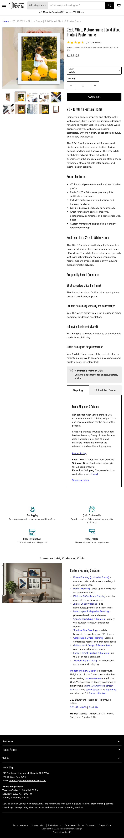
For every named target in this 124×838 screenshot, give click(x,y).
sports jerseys (93, 689)
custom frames (93, 678)
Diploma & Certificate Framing (89, 596)
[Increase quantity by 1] (95, 85)
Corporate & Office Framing (88, 637)
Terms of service (20, 825)
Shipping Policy (80, 480)
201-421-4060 (78, 707)
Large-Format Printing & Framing (91, 653)
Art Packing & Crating (85, 660)
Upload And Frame (105, 390)
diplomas (111, 689)
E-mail (94, 474)
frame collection (97, 693)
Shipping (78, 390)
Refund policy (54, 825)
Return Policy (79, 453)
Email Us (93, 707)
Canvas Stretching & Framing (89, 619)
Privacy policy (38, 825)
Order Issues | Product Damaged (80, 825)
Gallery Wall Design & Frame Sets (91, 645)
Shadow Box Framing (85, 630)
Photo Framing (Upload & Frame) (91, 577)
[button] (8, 97)
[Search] (109, 5)
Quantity (71, 78)
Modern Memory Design (83, 670)
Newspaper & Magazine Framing (91, 611)
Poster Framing (81, 588)
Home (5, 21)
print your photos (95, 685)
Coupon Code (105, 825)
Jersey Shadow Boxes (85, 603)
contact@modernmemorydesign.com (27, 780)
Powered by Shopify (62, 832)
